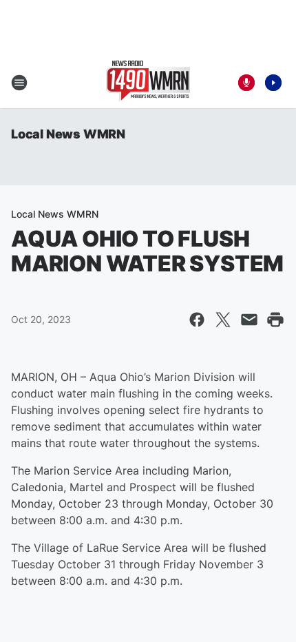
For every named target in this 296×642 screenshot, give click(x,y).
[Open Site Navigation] (19, 82)
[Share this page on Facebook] (197, 319)
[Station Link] (148, 83)
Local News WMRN (68, 134)
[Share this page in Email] (249, 319)
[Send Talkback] (246, 82)
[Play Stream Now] (273, 82)
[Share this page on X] (223, 319)
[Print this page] (275, 319)
